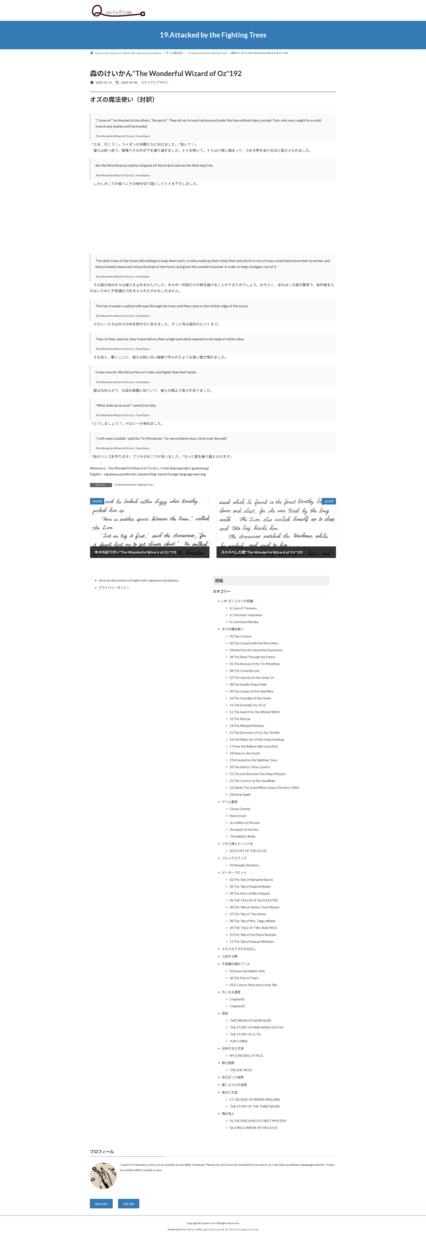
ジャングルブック (234, 858)
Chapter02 (237, 1006)
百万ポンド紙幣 (233, 1077)
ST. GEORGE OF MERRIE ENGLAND (255, 1099)
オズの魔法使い (233, 629)
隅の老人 (228, 1113)
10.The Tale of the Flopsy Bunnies (253, 934)
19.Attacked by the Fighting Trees (134, 484)
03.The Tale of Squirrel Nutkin (250, 886)
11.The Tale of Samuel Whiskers (252, 941)
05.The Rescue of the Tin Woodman (255, 664)
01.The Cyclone (240, 636)
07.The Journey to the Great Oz (252, 677)
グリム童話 (229, 802)
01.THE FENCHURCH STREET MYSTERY (258, 1121)
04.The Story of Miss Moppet (250, 893)
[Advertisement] (213, 223)
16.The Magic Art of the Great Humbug (257, 739)
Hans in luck (238, 815)
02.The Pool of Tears (244, 978)
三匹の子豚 (229, 956)
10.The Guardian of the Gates (250, 698)
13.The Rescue (240, 719)
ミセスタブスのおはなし (239, 949)
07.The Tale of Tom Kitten (248, 914)
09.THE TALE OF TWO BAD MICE (253, 928)
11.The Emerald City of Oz (248, 705)
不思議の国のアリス (236, 964)
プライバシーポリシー (114, 587)
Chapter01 (237, 999)
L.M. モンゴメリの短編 (237, 601)
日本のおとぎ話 (233, 1048)
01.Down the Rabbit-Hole (247, 971)
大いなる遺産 (231, 992)
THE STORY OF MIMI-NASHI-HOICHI (256, 1027)
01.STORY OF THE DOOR (248, 851)
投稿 (219, 580)
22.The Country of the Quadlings (253, 780)
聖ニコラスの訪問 (234, 1085)
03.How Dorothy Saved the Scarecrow (256, 650)
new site (101, 1204)
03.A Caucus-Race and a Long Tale (253, 985)
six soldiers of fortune (245, 822)
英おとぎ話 (229, 1092)
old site (128, 1204)
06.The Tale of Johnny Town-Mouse (254, 907)
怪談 (225, 1013)
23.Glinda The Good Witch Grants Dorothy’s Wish (264, 787)
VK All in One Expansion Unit (241, 1229)
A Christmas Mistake (244, 622)
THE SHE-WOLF (241, 1070)
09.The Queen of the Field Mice (251, 691)
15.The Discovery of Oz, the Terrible (255, 732)
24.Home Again (240, 794)
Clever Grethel (240, 809)
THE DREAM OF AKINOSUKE (250, 1020)
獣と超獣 (228, 1063)
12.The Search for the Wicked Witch (255, 712)
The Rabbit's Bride (242, 836)
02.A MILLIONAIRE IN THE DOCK (254, 1127)
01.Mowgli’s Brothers (244, 865)
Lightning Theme (212, 1229)
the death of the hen (244, 829)
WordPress (189, 1229)
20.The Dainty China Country (250, 767)
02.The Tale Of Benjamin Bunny (251, 879)
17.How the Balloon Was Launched (254, 746)
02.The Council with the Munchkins (254, 643)
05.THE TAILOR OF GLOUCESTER (254, 900)
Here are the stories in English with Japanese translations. (139, 580)
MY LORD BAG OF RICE (246, 1055)
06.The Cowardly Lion (245, 670)
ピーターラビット (234, 872)
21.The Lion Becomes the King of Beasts (258, 774)
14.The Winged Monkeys (247, 725)
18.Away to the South (245, 753)
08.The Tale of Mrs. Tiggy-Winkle (252, 921)
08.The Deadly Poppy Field (248, 684)
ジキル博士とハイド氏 (237, 843)
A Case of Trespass (243, 608)
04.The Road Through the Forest (252, 657)
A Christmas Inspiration (246, 615)
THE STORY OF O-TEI (245, 1034)
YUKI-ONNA (239, 1041)
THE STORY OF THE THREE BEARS (255, 1106)
